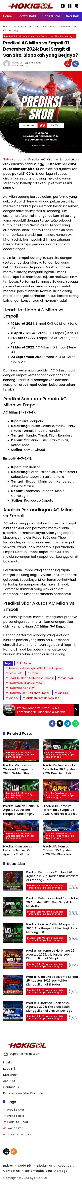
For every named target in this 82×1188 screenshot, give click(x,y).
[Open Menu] (69, 6)
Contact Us (11, 1087)
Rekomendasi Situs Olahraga (23, 1093)
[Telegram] (67, 723)
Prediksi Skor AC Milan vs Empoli (29, 693)
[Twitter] (60, 723)
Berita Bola (15, 673)
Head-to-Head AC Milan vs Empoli (31, 678)
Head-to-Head (17, 1122)
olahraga (67, 678)
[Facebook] (52, 723)
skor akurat (15, 1128)
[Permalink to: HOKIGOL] (7, 63)
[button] (63, 6)
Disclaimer (10, 1075)
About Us (9, 1081)
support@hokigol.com (25, 1054)
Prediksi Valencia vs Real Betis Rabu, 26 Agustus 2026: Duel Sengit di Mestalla (60, 769)
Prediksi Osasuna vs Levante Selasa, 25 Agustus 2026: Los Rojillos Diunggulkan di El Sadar (21, 850)
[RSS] (14, 1151)
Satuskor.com (14, 159)
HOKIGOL (17, 63)
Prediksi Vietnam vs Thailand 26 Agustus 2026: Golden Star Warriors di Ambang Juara (18, 769)
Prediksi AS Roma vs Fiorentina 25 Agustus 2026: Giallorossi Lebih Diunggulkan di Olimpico (60, 810)
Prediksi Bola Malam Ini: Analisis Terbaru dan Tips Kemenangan (39, 36)
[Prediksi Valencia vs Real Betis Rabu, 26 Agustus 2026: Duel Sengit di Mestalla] (13, 906)
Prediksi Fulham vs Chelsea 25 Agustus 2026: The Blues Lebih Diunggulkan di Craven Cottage (59, 850)
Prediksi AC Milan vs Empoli (26, 683)
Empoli (34, 673)
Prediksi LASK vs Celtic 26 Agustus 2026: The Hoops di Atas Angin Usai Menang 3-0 (21, 810)
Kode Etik (9, 1069)
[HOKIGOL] (30, 6)
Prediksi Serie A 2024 (22, 688)
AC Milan (25, 663)
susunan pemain (19, 1134)
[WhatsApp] (75, 723)
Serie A (13, 698)
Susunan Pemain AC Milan (42, 698)
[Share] (75, 63)
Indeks (7, 1062)
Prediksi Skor (15, 1110)
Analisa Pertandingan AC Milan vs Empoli (35, 668)
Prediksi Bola (15, 1116)
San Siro (63, 693)
